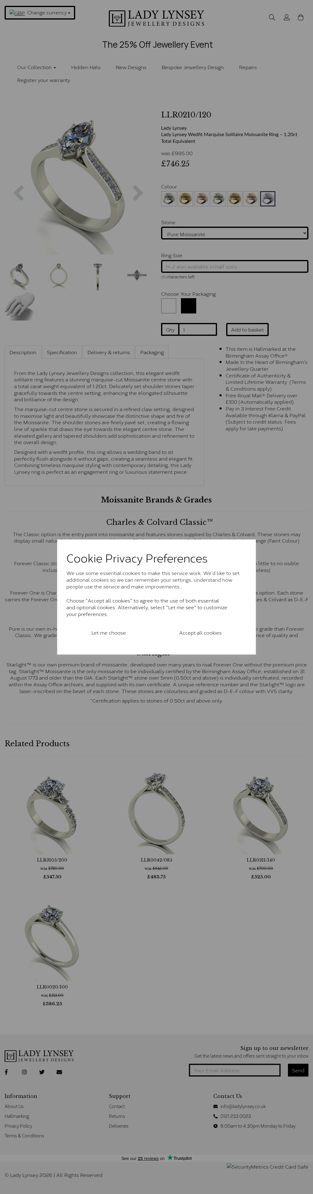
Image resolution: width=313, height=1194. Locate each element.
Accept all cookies (200, 632)
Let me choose (108, 632)
